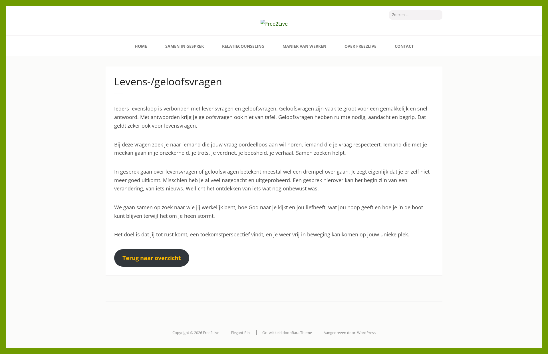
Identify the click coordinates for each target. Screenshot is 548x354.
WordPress (366, 332)
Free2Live (211, 332)
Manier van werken (304, 46)
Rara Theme (302, 332)
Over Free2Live (360, 46)
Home (141, 46)
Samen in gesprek (184, 46)
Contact (404, 46)
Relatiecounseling (243, 46)
